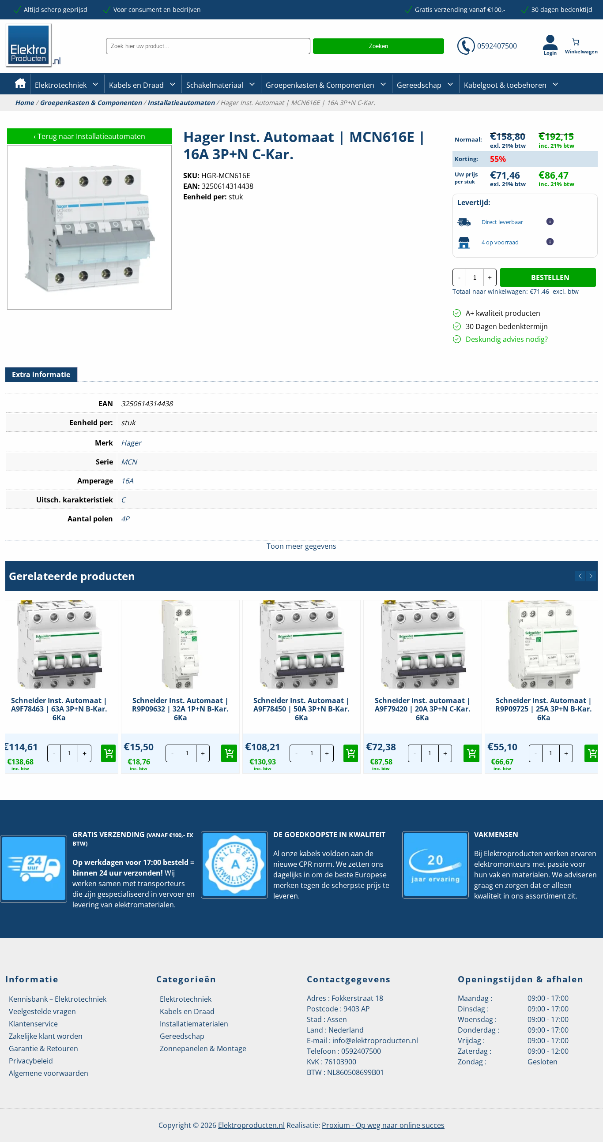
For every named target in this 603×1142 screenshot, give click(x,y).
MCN (129, 462)
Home (24, 103)
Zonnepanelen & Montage (203, 1048)
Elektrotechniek (61, 85)
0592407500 (497, 46)
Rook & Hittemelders (195, 115)
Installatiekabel (131, 115)
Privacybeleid (31, 1061)
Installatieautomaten (181, 103)
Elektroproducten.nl (251, 1125)
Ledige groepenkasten (298, 115)
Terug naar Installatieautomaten (89, 136)
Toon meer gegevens (301, 546)
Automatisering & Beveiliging (78, 115)
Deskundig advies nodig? (507, 339)
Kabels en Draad (136, 85)
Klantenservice (33, 1024)
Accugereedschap (423, 115)
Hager (131, 443)
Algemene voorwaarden (48, 1073)
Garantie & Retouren (43, 1048)
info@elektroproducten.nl (375, 1040)
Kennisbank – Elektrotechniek (57, 999)
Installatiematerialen (194, 1024)
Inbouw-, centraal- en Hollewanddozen (218, 114)
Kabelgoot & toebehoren (505, 85)
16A (127, 481)
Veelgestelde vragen (42, 1011)
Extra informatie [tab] (41, 374)
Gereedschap (419, 85)
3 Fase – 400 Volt (420, 114)
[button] (580, 576)
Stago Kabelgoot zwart (497, 115)
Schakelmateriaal (214, 85)
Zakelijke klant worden (46, 1036)
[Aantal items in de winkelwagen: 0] (582, 42)
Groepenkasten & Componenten (320, 85)
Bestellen (550, 277)
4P (125, 519)
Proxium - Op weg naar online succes (383, 1125)
